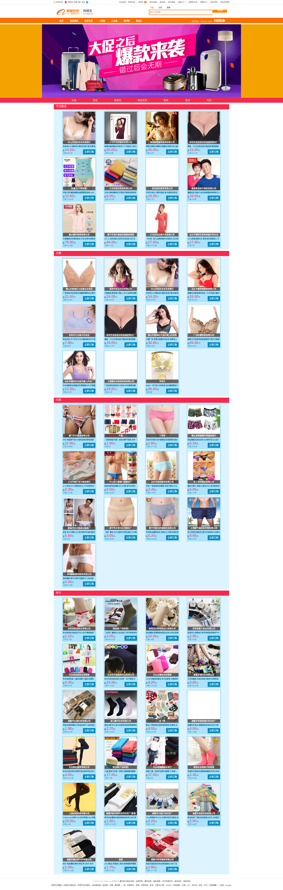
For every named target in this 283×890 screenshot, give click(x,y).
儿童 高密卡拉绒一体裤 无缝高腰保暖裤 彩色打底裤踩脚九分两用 (120, 771)
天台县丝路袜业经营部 (79, 675)
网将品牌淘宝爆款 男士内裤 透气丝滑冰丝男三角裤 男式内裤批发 (120, 486)
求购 (168, 8)
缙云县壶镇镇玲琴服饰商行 (203, 435)
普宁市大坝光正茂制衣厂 (120, 528)
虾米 (151, 885)
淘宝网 (105, 885)
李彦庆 (162, 381)
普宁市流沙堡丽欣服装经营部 (120, 234)
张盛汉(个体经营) (79, 188)
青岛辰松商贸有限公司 (162, 188)
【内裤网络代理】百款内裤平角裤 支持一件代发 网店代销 (121, 440)
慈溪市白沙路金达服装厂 (79, 528)
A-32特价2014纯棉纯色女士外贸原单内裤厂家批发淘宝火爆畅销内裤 (78, 486)
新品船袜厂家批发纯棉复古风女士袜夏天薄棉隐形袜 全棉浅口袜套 (203, 818)
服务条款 (148, 881)
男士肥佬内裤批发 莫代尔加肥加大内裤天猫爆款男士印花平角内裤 (204, 532)
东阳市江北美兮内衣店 (79, 335)
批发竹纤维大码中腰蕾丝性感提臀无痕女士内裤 (162, 440)
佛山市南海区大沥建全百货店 (79, 289)
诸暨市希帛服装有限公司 (162, 859)
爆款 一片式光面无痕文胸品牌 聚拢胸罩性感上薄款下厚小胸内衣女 (203, 146)
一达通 (221, 885)
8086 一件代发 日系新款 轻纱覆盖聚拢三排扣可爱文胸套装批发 (162, 386)
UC (188, 885)
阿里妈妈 (144, 885)
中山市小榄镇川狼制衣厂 (120, 482)
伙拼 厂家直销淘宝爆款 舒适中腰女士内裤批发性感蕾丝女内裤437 (161, 486)
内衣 (209, 100)
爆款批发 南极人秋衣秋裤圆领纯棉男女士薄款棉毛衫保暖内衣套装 (204, 193)
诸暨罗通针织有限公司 (204, 675)
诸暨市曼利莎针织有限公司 (79, 859)
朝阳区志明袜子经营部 (204, 767)
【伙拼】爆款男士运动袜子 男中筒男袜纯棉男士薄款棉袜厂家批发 (121, 633)
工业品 (114, 21)
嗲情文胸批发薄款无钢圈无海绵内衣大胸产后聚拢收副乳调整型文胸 (162, 146)
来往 (200, 885)
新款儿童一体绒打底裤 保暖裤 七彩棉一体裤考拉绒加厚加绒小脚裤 (161, 771)
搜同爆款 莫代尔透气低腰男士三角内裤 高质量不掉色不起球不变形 (78, 578)
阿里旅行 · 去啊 (133, 885)
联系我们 (178, 881)
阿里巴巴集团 (56, 885)
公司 (160, 8)
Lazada (228, 885)
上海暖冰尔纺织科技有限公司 (120, 381)
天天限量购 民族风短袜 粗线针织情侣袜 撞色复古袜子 (203, 679)
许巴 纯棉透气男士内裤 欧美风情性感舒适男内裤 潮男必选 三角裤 (78, 440)
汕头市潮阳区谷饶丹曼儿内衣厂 (79, 381)
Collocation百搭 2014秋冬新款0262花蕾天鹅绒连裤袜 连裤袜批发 (79, 818)
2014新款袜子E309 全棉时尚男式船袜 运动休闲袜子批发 (162, 818)
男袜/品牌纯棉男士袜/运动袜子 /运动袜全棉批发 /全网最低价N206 (79, 725)
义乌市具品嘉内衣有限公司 (162, 234)
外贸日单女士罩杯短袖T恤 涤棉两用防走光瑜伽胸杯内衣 (162, 193)
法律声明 (139, 881)
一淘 (123, 885)
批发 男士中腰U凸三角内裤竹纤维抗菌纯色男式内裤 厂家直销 (79, 532)
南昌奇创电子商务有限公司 (203, 188)
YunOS (168, 885)
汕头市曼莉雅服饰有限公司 (203, 289)
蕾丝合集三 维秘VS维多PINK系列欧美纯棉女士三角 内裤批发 (203, 486)
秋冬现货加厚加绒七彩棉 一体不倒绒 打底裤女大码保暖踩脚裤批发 (120, 679)
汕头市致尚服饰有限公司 (162, 482)
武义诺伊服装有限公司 (204, 482)
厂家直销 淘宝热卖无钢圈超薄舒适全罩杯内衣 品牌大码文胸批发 (79, 293)
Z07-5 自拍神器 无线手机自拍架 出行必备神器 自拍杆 (120, 239)
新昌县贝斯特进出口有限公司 (162, 628)
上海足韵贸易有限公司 (79, 813)
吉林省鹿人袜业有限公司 (203, 628)
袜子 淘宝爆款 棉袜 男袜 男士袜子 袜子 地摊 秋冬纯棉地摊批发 (78, 864)
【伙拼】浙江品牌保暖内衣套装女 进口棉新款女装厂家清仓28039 (162, 239)
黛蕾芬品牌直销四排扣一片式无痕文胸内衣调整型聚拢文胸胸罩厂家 (203, 293)
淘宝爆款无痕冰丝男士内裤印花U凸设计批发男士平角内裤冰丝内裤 (203, 440)
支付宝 (194, 885)
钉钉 (206, 885)
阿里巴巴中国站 (84, 885)
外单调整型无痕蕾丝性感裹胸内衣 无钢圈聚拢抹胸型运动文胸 (79, 386)
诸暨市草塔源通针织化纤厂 (203, 721)
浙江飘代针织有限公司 (120, 721)
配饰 (187, 100)
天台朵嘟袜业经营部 (162, 675)
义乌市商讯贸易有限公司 (120, 188)
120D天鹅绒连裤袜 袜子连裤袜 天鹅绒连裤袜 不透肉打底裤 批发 (162, 679)
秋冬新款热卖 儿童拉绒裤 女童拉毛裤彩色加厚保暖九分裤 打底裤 (78, 679)
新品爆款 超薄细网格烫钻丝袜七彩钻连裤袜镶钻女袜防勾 (162, 633)
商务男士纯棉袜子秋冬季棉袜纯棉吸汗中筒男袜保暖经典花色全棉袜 (203, 633)
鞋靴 (166, 100)
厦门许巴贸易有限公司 (79, 435)
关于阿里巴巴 (167, 881)
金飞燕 (162, 721)
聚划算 (117, 885)
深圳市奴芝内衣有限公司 (120, 289)
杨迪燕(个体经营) (121, 628)
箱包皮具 (142, 100)
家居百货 (88, 21)
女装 (74, 100)
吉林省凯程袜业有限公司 (79, 628)
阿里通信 (176, 885)
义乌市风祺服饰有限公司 (120, 142)
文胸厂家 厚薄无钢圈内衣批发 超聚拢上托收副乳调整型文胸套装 (161, 339)
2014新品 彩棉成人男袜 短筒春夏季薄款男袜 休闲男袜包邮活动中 (120, 864)
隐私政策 (156, 881)
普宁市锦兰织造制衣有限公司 (162, 528)
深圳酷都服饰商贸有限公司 (79, 574)
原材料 (127, 21)
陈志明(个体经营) (121, 767)
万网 (184, 885)
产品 (152, 8)
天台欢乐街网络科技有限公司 (120, 675)
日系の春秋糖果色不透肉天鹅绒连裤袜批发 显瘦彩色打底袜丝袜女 (120, 193)
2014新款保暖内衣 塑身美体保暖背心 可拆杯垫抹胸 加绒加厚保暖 (203, 239)
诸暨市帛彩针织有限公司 (203, 813)
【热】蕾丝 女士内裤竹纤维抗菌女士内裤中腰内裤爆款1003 (121, 532)
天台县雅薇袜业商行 (162, 767)
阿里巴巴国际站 (70, 885)
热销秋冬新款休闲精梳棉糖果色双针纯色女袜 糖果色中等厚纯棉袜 (203, 771)
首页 (61, 21)
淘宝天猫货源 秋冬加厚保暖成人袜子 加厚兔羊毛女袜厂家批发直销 (161, 864)
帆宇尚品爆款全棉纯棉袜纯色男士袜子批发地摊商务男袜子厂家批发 (120, 818)
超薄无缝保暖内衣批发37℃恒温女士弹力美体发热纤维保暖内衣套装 (121, 146)
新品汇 (139, 21)
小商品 (102, 21)
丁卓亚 (162, 435)
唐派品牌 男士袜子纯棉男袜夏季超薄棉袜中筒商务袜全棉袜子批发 (121, 725)
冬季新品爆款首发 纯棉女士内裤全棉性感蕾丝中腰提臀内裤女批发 (162, 532)
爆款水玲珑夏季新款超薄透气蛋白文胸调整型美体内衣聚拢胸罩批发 (203, 339)
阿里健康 (213, 885)
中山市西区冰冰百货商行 (79, 142)
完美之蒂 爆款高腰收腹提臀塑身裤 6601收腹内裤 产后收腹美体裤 (78, 193)
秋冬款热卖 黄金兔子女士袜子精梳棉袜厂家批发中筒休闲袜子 (79, 633)
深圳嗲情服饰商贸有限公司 (162, 142)
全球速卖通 (96, 885)
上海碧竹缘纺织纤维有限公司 (203, 528)
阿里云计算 (159, 885)
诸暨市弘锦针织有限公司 (79, 721)
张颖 (121, 859)
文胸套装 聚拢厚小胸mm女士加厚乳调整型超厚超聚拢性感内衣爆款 (120, 293)
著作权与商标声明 (127, 881)
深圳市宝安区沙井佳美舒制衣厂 (203, 142)
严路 (121, 435)
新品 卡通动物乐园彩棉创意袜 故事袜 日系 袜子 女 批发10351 (161, 725)
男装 (95, 100)
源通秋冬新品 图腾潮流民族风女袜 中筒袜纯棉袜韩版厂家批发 (203, 725)
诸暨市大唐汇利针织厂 (162, 813)
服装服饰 (74, 21)
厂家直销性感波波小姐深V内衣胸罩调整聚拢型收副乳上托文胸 (120, 386)
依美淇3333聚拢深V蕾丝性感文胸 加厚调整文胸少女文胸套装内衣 (79, 146)
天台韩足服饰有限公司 (79, 767)
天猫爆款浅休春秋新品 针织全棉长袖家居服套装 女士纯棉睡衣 (79, 239)
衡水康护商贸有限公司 (79, 234)
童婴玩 (117, 100)
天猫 (111, 885)
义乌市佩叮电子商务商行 (79, 482)
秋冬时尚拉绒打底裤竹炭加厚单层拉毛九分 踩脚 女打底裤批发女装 (79, 771)
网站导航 (186, 881)
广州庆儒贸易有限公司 (204, 335)
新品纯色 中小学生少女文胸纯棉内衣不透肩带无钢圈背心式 (79, 339)
